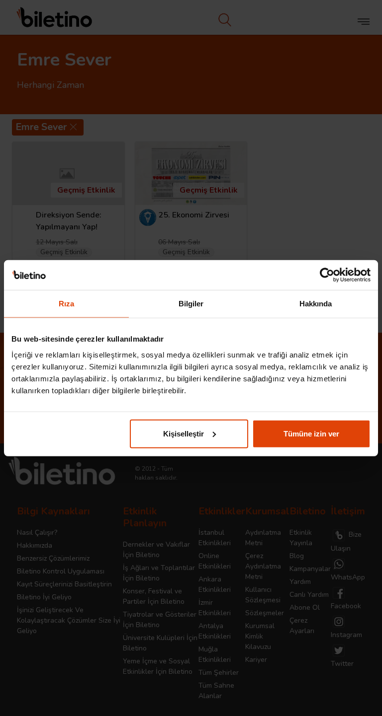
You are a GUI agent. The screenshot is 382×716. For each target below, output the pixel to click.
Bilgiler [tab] (191, 303)
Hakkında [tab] (315, 303)
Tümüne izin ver (311, 433)
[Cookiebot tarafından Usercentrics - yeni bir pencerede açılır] (327, 275)
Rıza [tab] (66, 303)
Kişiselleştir (183, 433)
